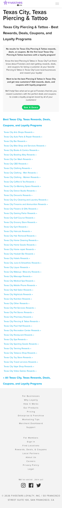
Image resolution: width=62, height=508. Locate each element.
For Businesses (31, 396)
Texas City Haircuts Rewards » (18, 231)
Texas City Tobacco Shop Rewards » (20, 352)
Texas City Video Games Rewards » (20, 370)
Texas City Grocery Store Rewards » (20, 222)
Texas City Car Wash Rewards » (18, 159)
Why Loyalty (31, 400)
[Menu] (57, 3)
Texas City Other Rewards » (16, 303)
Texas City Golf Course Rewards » (19, 217)
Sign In (31, 441)
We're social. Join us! (31, 479)
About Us (31, 457)
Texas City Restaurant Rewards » (19, 334)
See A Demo (31, 107)
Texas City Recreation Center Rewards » (22, 330)
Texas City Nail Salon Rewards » (18, 289)
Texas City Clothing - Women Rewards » (22, 177)
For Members (30, 437)
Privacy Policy (31, 465)
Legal (31, 469)
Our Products (31, 407)
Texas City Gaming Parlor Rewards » (20, 213)
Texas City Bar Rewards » (15, 141)
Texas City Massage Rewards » (18, 276)
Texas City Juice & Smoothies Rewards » (22, 262)
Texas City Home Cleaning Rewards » (21, 240)
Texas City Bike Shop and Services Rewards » (25, 145)
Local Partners (31, 453)
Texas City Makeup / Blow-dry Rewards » (22, 271)
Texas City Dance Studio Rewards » (20, 190)
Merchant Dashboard (31, 423)
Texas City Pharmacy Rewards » (18, 316)
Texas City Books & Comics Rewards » (21, 150)
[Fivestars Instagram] (24, 485)
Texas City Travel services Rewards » (21, 361)
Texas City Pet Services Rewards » (20, 307)
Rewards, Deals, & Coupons (31, 449)
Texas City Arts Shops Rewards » (19, 132)
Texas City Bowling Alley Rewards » (20, 154)
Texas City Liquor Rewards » (17, 267)
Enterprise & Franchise (31, 415)
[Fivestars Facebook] (31, 485)
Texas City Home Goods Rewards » (20, 244)
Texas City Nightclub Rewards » (18, 294)
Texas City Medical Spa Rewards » (19, 280)
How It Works (31, 403)
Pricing (31, 411)
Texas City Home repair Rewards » (20, 249)
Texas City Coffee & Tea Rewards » (20, 181)
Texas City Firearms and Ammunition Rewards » (26, 204)
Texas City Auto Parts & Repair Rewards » (23, 136)
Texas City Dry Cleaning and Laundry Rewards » (26, 199)
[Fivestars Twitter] (38, 485)
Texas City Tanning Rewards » (17, 348)
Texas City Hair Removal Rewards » (20, 235)
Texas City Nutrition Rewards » (18, 298)
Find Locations (30, 445)
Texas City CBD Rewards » (16, 163)
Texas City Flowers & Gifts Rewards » (21, 208)
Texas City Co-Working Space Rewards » (22, 186)
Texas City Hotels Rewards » (17, 258)
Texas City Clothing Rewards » (18, 168)
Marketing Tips (31, 419)
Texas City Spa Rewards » (15, 339)
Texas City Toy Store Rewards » (18, 357)
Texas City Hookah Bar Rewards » (19, 253)
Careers (31, 461)
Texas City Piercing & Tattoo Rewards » (22, 321)
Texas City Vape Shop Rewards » (19, 366)
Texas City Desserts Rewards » (18, 195)
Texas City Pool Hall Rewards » (18, 325)
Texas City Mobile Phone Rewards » (20, 285)
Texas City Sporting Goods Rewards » (21, 343)
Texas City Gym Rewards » (16, 226)
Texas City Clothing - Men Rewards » (20, 172)
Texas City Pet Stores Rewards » (19, 312)
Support (31, 427)
